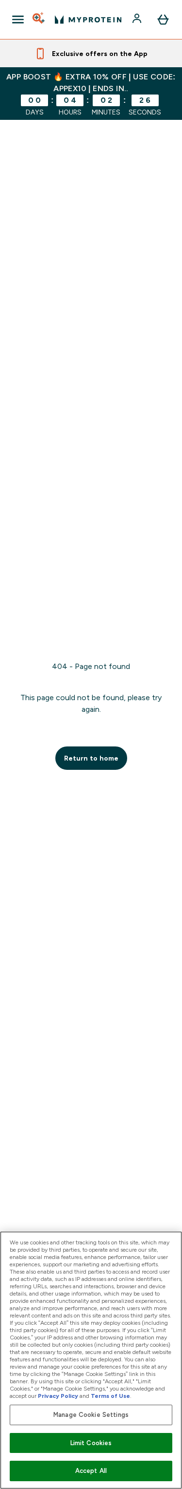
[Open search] (39, 19)
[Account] (138, 19)
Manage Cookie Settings (91, 1414)
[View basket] (163, 19)
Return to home (91, 758)
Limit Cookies (91, 1443)
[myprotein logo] (88, 19)
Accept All (91, 1470)
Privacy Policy (58, 1396)
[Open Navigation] (18, 19)
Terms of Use (110, 1396)
